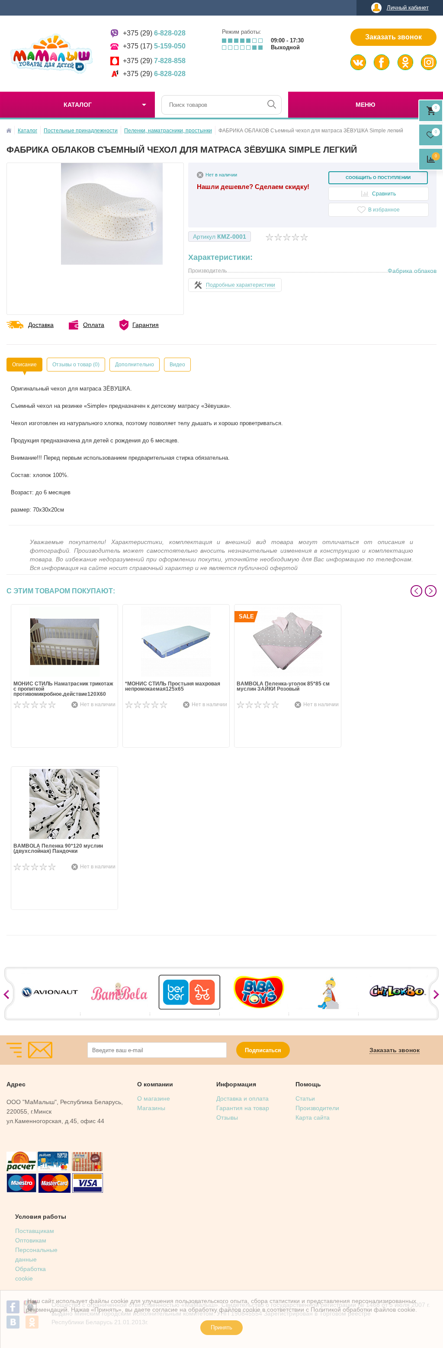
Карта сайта (312, 1117)
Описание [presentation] (24, 365)
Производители (317, 1108)
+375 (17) (154, 46)
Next (431, 591)
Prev (416, 591)
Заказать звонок (393, 37)
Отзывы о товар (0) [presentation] (76, 365)
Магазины (151, 1108)
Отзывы (227, 1117)
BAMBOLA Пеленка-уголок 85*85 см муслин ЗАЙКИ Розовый (283, 686)
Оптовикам (30, 1240)
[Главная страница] (8, 130)
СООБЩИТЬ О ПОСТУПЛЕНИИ (378, 177)
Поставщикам (34, 1230)
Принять (221, 1327)
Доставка (41, 324)
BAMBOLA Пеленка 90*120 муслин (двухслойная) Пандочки (58, 848)
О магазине (153, 1098)
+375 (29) (154, 33)
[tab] (24, 364)
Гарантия (145, 324)
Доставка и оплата (242, 1098)
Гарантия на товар (242, 1108)
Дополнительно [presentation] (134, 365)
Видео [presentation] (177, 365)
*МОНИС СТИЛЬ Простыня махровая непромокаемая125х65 (172, 686)
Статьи (305, 1098)
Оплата (93, 324)
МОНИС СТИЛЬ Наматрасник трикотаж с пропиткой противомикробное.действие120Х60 (63, 689)
